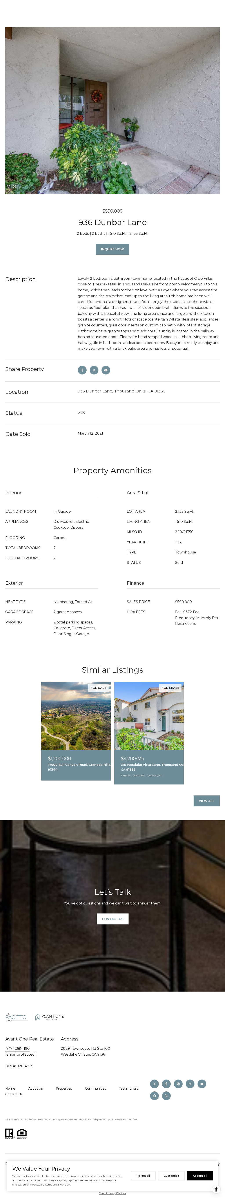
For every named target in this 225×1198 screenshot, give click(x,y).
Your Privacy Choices (112, 1193)
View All (206, 801)
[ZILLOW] (154, 1095)
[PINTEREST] (178, 1084)
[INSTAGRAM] (190, 1084)
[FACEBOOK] (166, 1084)
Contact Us (13, 1094)
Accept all (200, 1175)
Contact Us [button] (112, 919)
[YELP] (166, 1095)
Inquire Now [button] (112, 249)
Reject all (143, 1175)
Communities (95, 1089)
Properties (64, 1089)
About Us (35, 1089)
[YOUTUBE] (202, 1084)
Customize (171, 1175)
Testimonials (128, 1089)
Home (10, 1089)
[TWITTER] (154, 1084)
